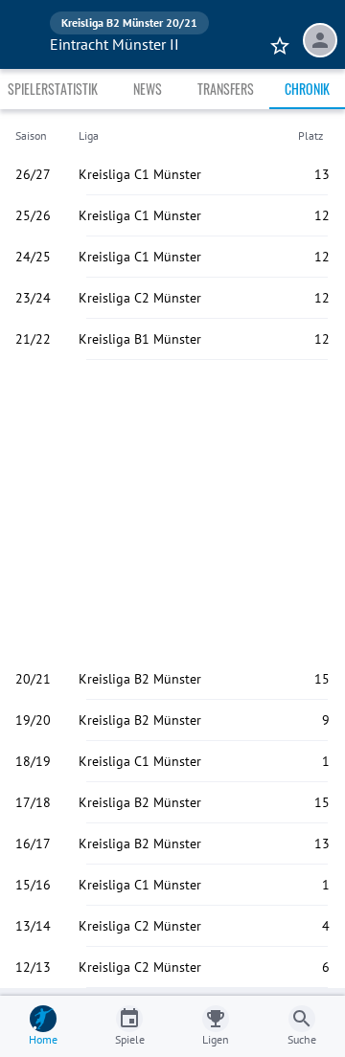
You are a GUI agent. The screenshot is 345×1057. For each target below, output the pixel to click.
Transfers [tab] (225, 89)
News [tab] (147, 89)
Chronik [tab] (307, 89)
